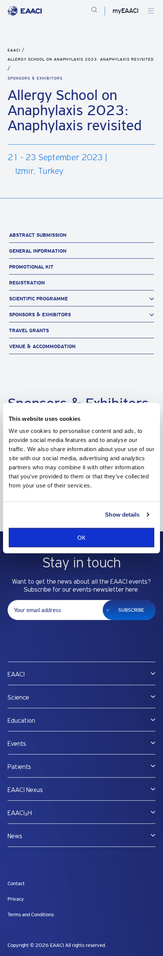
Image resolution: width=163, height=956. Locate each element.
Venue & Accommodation (42, 346)
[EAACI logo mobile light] (25, 11)
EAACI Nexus (25, 790)
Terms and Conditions (31, 914)
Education (21, 720)
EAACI (14, 50)
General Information (37, 251)
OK (81, 537)
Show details (122, 514)
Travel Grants (29, 330)
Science (18, 697)
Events (17, 743)
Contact (16, 883)
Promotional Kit (31, 267)
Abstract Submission (37, 235)
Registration (27, 283)
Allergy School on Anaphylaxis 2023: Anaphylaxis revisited (81, 59)
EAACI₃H (20, 813)
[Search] (94, 11)
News (15, 836)
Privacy (16, 899)
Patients (19, 767)
